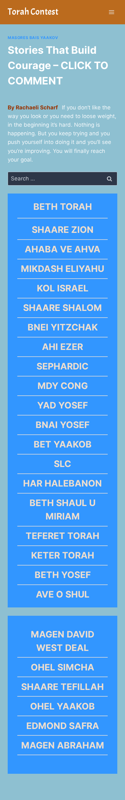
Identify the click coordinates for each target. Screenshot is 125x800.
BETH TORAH (62, 206)
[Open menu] (111, 12)
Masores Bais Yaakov (33, 37)
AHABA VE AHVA (62, 249)
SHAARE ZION (63, 229)
